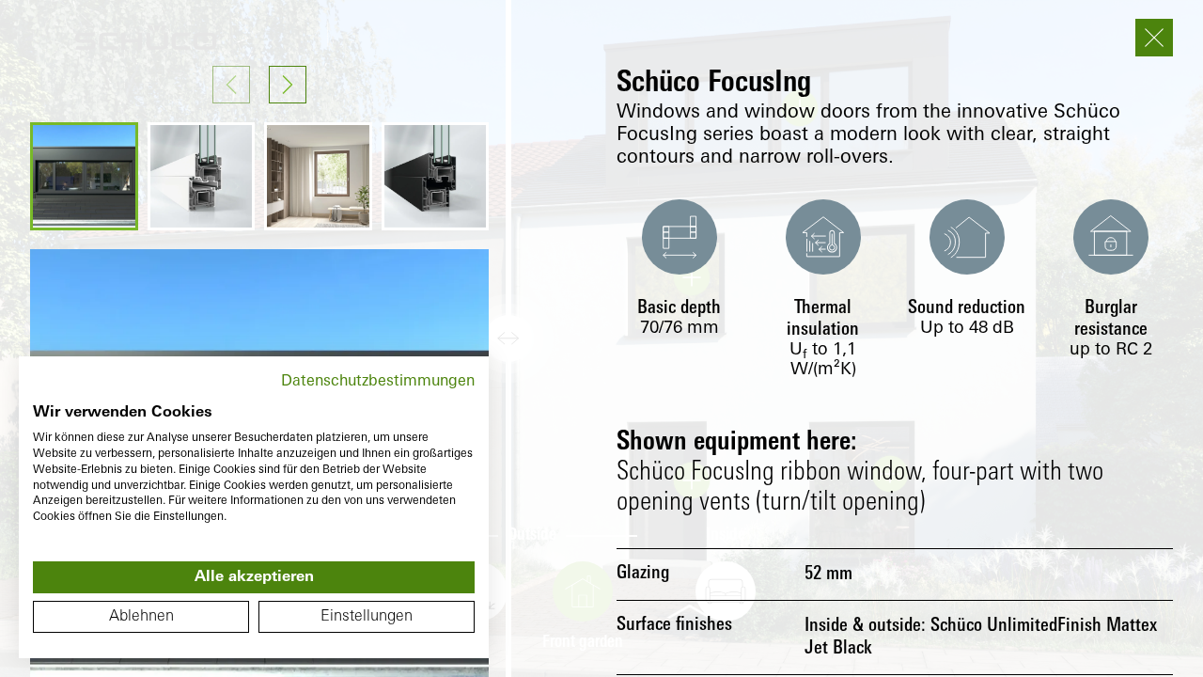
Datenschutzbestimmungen (378, 381)
